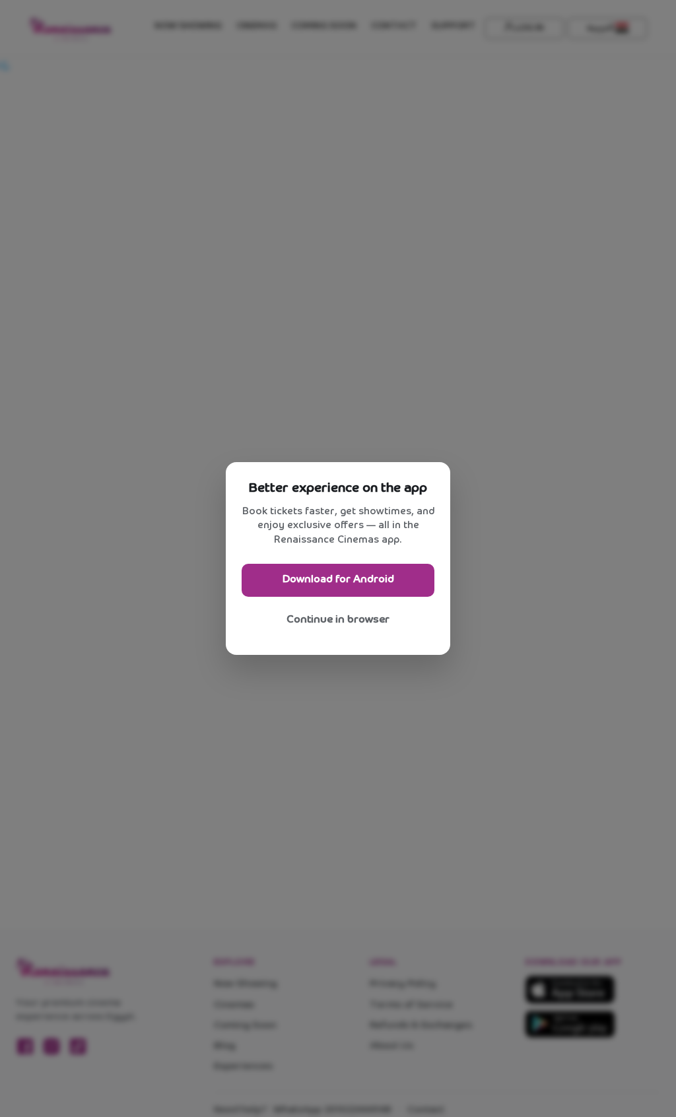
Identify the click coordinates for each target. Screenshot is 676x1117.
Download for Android (338, 579)
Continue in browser (338, 620)
